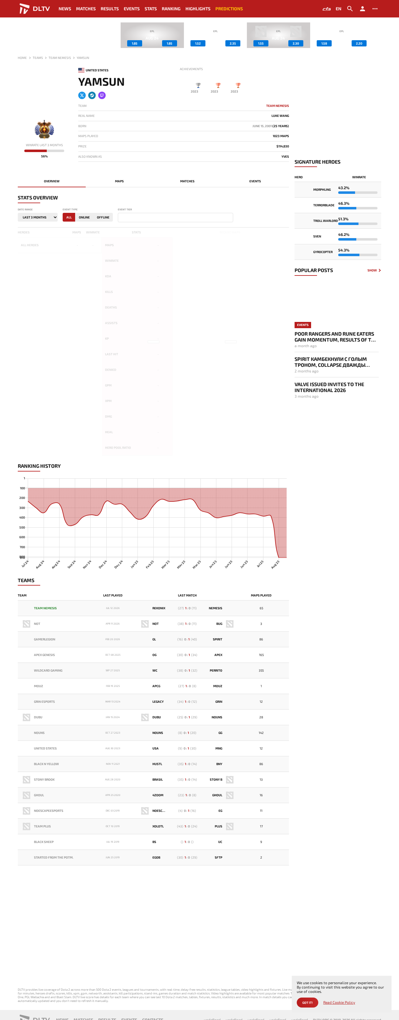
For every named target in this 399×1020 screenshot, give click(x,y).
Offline (103, 217)
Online (84, 217)
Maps (119, 181)
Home (22, 58)
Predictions (229, 8)
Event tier (125, 209)
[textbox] (121, 217)
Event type (70, 209)
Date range (25, 209)
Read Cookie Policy (339, 1002)
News (65, 8)
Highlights (197, 8)
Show (372, 270)
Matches (86, 8)
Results (110, 8)
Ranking (171, 8)
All (69, 217)
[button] (376, 35)
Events (132, 8)
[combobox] (175, 217)
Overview (52, 181)
